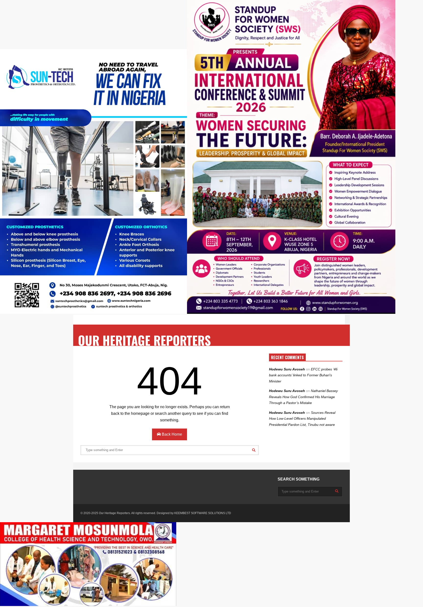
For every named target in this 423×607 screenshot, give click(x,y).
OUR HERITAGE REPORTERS (144, 340)
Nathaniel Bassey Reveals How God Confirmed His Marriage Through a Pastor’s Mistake (303, 397)
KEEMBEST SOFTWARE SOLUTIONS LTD (202, 513)
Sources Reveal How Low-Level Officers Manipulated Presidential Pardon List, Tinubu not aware (302, 419)
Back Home (171, 434)
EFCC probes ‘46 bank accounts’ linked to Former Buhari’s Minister (303, 375)
